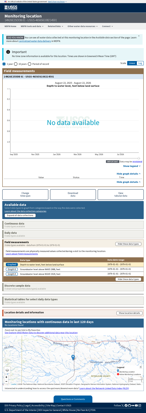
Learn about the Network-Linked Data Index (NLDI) (104, 388)
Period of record (40, 64)
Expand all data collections (20, 215)
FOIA (93, 410)
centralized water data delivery (35, 41)
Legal (27, 405)
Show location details (129, 312)
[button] (73, 357)
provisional (137, 161)
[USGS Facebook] (126, 406)
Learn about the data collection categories (25, 211)
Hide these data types (128, 243)
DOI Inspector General (49, 410)
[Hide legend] (141, 367)
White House (69, 410)
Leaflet (13, 384)
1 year (10, 64)
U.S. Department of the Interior (21, 410)
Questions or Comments (73, 399)
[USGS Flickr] (133, 406)
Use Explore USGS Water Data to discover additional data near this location (41, 332)
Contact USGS (64, 405)
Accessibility (38, 405)
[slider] (138, 158)
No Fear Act (83, 410)
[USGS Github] (129, 406)
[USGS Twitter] (122, 406)
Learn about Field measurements (22, 253)
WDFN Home (10, 26)
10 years (23, 64)
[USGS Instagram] (139, 406)
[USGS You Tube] (136, 406)
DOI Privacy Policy (14, 405)
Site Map (50, 405)
